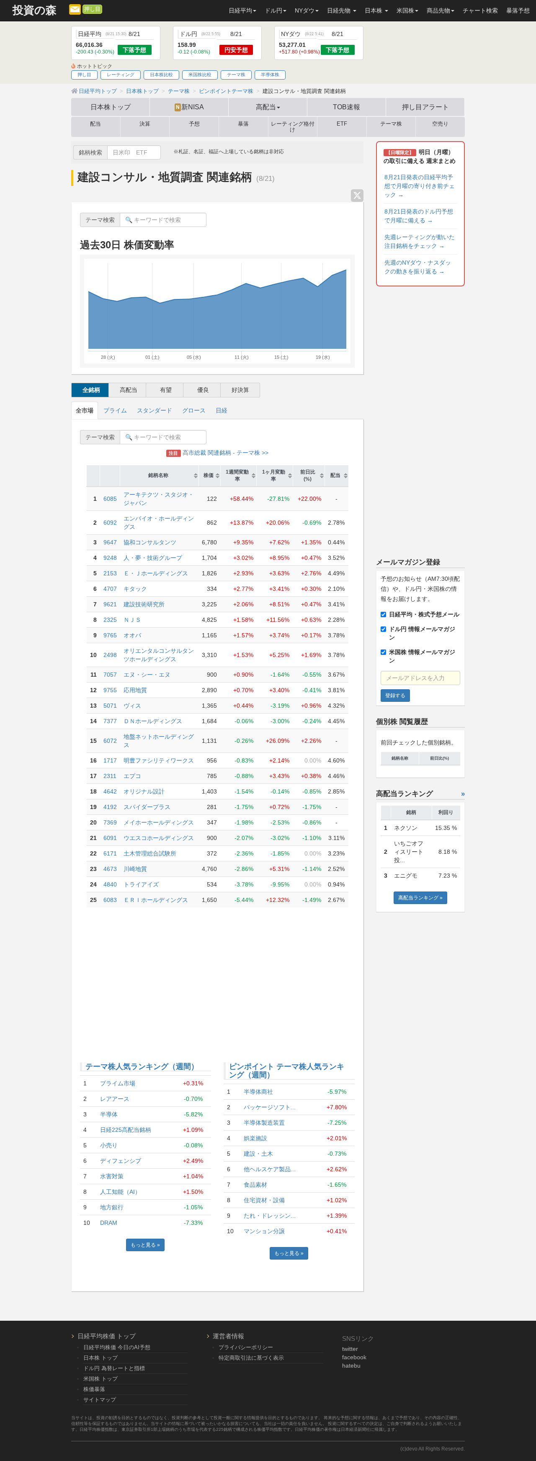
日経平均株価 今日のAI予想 (116, 1347)
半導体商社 (258, 1091)
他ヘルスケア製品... (270, 1169)
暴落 (243, 124)
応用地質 (135, 690)
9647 (110, 542)
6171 (110, 853)
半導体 (109, 1114)
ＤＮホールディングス (153, 721)
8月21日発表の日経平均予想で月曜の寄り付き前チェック (419, 186)
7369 (110, 822)
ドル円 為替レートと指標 (114, 1368)
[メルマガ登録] (75, 8)
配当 (95, 124)
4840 (110, 884)
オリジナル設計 (144, 791)
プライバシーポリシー (246, 1347)
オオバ (132, 635)
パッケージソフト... (270, 1107)
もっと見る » (145, 1245)
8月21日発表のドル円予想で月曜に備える (418, 216)
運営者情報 (228, 1336)
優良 (203, 390)
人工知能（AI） (120, 1191)
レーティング (120, 74)
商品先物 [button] (438, 10)
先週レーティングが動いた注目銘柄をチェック (419, 241)
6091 (110, 838)
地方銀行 (112, 1207)
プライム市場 (117, 1083)
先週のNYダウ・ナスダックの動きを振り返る (417, 267)
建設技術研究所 (144, 604)
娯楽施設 (255, 1138)
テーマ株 (236, 74)
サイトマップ (99, 1400)
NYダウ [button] (304, 10)
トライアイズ (141, 884)
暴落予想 (518, 10)
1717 (110, 760)
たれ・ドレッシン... (270, 1215)
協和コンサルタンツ (150, 542)
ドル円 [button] (273, 10)
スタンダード (154, 410)
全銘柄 (91, 390)
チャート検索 (480, 10)
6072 (110, 740)
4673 (110, 869)
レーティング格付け (292, 127)
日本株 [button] (374, 10)
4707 (110, 588)
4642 (110, 791)
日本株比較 (161, 74)
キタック (135, 588)
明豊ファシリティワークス (159, 760)
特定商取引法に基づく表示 (251, 1358)
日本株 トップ (100, 1358)
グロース (194, 410)
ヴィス (132, 705)
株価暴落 (94, 1389)
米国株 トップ (100, 1379)
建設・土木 (258, 1153)
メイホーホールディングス (159, 822)
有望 (166, 390)
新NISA (190, 107)
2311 (109, 776)
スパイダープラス (147, 807)
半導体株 (270, 74)
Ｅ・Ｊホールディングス (156, 573)
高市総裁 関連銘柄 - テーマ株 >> (218, 452)
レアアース (114, 1098)
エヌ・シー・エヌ (147, 674)
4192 (110, 807)
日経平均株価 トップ (106, 1336)
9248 (110, 557)
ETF (342, 124)
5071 (110, 705)
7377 (110, 721)
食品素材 (255, 1184)
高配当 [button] (266, 107)
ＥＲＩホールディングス (156, 900)
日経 (221, 410)
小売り (109, 1145)
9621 (110, 604)
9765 (110, 635)
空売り (440, 124)
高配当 (128, 390)
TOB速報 (346, 107)
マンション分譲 (264, 1231)
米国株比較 (199, 74)
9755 (110, 690)
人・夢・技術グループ (153, 557)
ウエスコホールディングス (159, 838)
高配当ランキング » (420, 898)
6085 (110, 498)
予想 (194, 124)
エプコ (132, 776)
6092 (110, 522)
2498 (110, 655)
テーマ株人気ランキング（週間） (141, 1066)
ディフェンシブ (120, 1160)
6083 (110, 900)
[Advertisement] (217, 978)
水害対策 (112, 1176)
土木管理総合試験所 (150, 853)
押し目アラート (425, 107)
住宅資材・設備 (264, 1200)
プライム (115, 410)
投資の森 (35, 10)
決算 (144, 124)
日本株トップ (110, 107)
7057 (110, 674)
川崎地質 (135, 869)
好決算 (240, 390)
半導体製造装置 (264, 1122)
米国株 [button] (405, 10)
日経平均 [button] (240, 10)
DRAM (108, 1222)
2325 (110, 619)
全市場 (84, 410)
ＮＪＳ (132, 619)
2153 (110, 573)
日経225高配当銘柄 (125, 1129)
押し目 (92, 9)
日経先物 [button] (339, 10)
